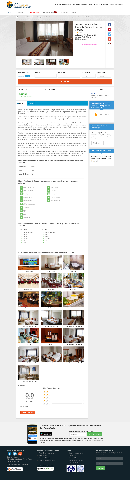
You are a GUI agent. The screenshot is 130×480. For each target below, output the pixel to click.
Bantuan (74, 12)
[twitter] (15, 455)
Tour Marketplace (48, 12)
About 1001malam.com (76, 453)
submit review (28, 412)
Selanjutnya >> (97, 143)
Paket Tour (20, 12)
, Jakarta (101, 157)
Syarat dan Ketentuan (76, 460)
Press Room (43, 455)
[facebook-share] (110, 24)
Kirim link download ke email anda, (81, 431)
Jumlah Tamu (86, 73)
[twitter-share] (110, 34)
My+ (83, 12)
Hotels (9, 12)
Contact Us (72, 455)
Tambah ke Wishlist (90, 44)
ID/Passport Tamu (23, 73)
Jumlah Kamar (101, 73)
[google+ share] (110, 39)
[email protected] (117, 4)
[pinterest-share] (110, 29)
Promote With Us (44, 458)
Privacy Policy (73, 458)
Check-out (61, 73)
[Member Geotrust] (15, 468)
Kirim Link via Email (94, 434)
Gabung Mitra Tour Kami (47, 460)
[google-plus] (20, 455)
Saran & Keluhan (74, 463)
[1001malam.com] (18, 5)
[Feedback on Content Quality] (110, 43)
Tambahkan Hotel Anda (46, 453)
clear (109, 150)
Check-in (37, 73)
